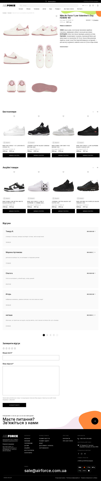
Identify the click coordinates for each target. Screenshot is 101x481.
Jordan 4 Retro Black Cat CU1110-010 (61, 202)
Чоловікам (36, 9)
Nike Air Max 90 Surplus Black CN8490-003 (87, 202)
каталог (27, 435)
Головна (4, 12)
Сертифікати (44, 448)
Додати (8, 142)
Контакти (79, 9)
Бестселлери (29, 450)
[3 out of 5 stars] (9, 348)
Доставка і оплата (69, 9)
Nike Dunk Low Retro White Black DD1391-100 (13, 202)
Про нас (66, 435)
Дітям (44, 9)
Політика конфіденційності (73, 477)
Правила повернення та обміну (89, 477)
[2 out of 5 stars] (6, 348)
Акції (50, 9)
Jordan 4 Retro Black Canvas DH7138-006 (38, 146)
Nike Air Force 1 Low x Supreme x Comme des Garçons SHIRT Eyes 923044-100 (37, 202)
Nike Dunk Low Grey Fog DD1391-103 (61, 146)
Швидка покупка (14, 155)
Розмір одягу (44, 441)
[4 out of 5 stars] (12, 348)
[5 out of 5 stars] (15, 348)
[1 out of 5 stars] (4, 348)
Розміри (57, 9)
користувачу (44, 435)
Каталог (21, 9)
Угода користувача (60, 477)
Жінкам (28, 9)
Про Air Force (68, 441)
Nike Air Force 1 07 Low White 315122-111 (14, 146)
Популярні (28, 452)
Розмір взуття (44, 438)
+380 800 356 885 (86, 438)
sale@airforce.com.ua (45, 470)
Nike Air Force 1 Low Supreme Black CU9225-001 (87, 146)
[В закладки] (56, 16)
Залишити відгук (14, 405)
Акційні (27, 448)
